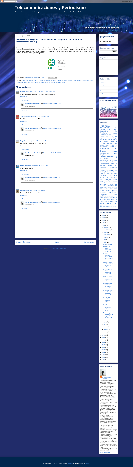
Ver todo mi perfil (105, 452)
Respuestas (25, 100)
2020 (103, 337)
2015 (103, 350)
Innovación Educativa (34, 82)
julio (105, 239)
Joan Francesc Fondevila (33, 103)
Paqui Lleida (24, 141)
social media (103, 201)
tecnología (114, 201)
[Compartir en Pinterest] (56, 78)
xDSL (114, 206)
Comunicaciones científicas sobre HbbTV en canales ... (108, 286)
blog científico (105, 181)
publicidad (103, 196)
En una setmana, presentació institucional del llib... (107, 307)
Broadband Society (27, 80)
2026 (103, 215)
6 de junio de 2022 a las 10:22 (52, 103)
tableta (109, 201)
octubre (106, 232)
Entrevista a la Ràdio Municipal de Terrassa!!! (107, 272)
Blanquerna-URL (105, 125)
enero (105, 332)
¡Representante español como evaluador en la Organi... (108, 279)
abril (105, 324)
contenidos (103, 185)
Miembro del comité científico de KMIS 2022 (107, 249)
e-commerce (113, 185)
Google (109, 134)
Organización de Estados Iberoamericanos (53, 82)
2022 (103, 225)
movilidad (114, 190)
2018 (103, 342)
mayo (105, 322)
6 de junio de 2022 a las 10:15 (37, 141)
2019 (103, 340)
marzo (106, 327)
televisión (105, 206)
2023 (103, 222)
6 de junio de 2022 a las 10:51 (39, 165)
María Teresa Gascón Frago (28, 91)
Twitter (102, 91)
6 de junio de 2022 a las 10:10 (46, 91)
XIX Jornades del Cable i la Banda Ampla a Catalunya (108, 169)
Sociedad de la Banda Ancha (108, 149)
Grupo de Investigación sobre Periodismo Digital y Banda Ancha (108, 140)
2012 (103, 357)
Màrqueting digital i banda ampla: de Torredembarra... (108, 316)
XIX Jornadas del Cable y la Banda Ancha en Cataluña (108, 164)
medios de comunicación (108, 188)
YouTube (102, 94)
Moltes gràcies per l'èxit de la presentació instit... (108, 264)
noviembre (107, 230)
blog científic (113, 179)
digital (108, 185)
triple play (110, 206)
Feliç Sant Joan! (107, 244)
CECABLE (36, 80)
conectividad (113, 184)
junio (105, 242)
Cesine (109, 129)
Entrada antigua (89, 242)
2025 (103, 218)
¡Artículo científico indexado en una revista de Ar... (108, 257)
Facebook (103, 82)
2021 (103, 335)
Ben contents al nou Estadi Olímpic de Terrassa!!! (107, 293)
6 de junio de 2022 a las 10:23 (52, 128)
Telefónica (102, 162)
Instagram (103, 85)
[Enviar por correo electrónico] (49, 78)
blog (106, 179)
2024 (103, 220)
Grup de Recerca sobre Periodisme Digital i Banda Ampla (108, 136)
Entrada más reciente (23, 242)
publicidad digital (112, 196)
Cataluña (102, 129)
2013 (103, 354)
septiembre (107, 234)
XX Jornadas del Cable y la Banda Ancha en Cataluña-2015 (108, 176)
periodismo (112, 192)
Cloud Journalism (45, 80)
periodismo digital (108, 194)
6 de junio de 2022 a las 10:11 (40, 116)
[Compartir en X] (52, 78)
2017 (103, 345)
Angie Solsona (24, 190)
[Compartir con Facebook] (54, 78)
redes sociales (104, 197)
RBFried (70, 463)
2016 (103, 347)
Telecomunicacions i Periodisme (108, 160)
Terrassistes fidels (26, 116)
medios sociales (105, 190)
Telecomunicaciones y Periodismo (50, 7)
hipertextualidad (112, 187)
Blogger (88, 463)
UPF (112, 162)
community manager (108, 182)
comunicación (104, 184)
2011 (103, 359)
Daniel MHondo (25, 165)
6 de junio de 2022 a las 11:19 (38, 190)
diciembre (107, 227)
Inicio (57, 242)
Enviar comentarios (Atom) (59, 248)
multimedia (103, 192)
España (115, 133)
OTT (116, 146)
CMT (116, 127)
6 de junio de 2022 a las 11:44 (52, 177)
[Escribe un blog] (51, 78)
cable (115, 181)
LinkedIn (102, 88)
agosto (106, 237)
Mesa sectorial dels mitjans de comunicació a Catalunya (108, 145)
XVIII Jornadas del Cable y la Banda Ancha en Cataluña (108, 172)
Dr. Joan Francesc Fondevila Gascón (61, 80)
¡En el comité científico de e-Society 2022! (107, 300)
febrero (106, 329)
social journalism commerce (108, 199)
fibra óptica (103, 187)
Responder (23, 96)
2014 (103, 352)
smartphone (113, 197)
